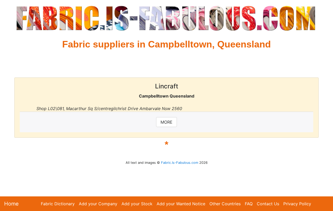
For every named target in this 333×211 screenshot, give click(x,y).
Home (11, 204)
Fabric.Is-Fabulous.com (179, 163)
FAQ (249, 203)
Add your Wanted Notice (181, 203)
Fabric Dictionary (58, 203)
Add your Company (98, 203)
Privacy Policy (297, 203)
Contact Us (268, 203)
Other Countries (225, 203)
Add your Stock (136, 203)
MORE (166, 122)
